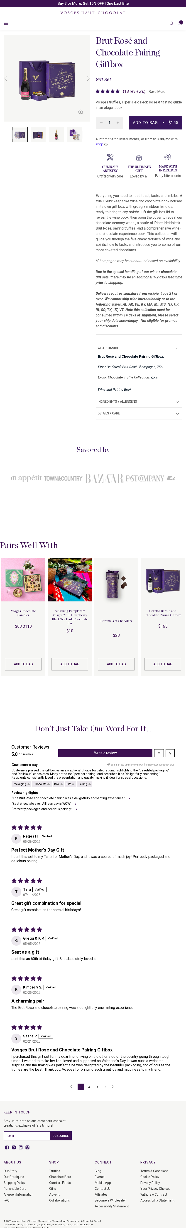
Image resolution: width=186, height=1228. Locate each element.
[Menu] (6, 23)
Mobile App (103, 1183)
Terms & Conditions (154, 1171)
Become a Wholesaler (110, 1200)
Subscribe (61, 1135)
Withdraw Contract (153, 1194)
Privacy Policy (150, 1183)
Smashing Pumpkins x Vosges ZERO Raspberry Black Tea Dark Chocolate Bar (70, 617)
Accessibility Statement (112, 1206)
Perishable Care (15, 1188)
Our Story (10, 1171)
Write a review (105, 753)
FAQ (7, 1200)
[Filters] (159, 753)
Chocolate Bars (60, 1177)
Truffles (54, 1171)
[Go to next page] (113, 1087)
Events (100, 1177)
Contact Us (102, 1188)
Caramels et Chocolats (116, 621)
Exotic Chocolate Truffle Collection (123, 377)
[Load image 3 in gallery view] (56, 134)
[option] (93, 3)
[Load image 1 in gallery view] (20, 134)
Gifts (52, 1188)
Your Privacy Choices (155, 1188)
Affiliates (101, 1194)
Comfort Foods (60, 1183)
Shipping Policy (14, 1183)
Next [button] (88, 78)
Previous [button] (5, 78)
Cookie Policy (149, 1177)
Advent (54, 1194)
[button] (171, 23)
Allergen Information (18, 1194)
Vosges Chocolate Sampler (23, 613)
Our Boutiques (14, 1177)
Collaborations (59, 1200)
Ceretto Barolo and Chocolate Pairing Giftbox (163, 613)
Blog (98, 1171)
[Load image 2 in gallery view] (38, 134)
